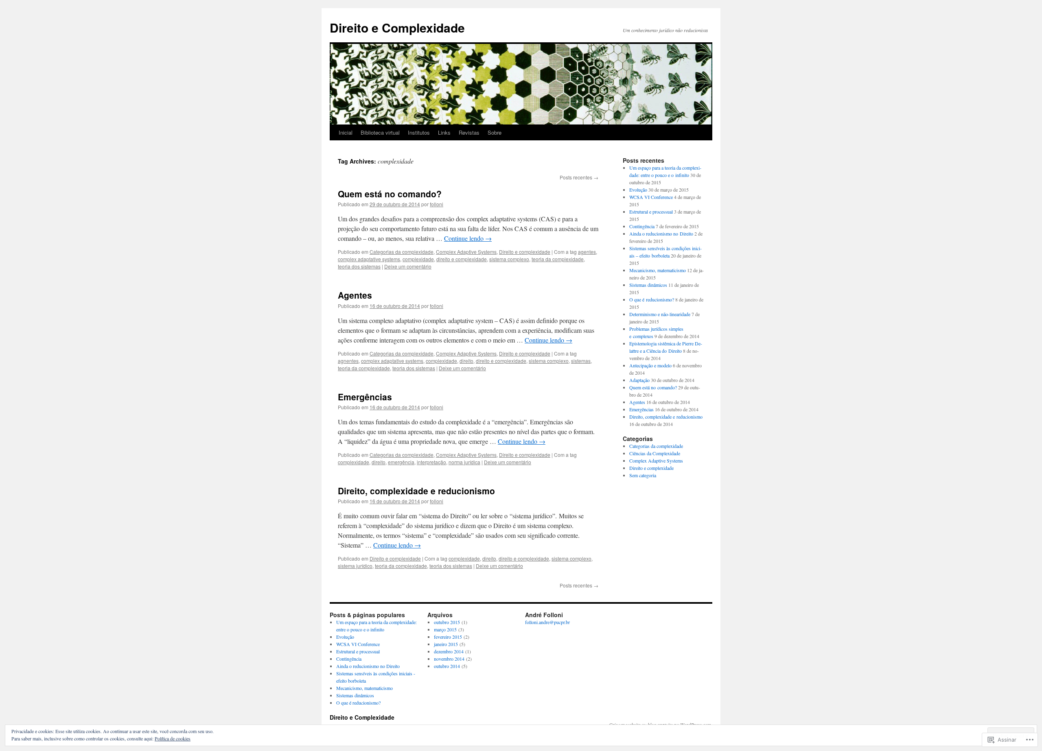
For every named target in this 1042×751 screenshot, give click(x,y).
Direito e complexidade (524, 251)
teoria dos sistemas (359, 266)
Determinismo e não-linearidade (659, 314)
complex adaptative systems (369, 258)
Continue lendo (468, 238)
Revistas (469, 132)
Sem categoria (642, 475)
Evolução (638, 189)
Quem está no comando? (390, 194)
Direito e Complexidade (397, 27)
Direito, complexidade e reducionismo (416, 491)
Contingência (642, 226)
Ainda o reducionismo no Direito (661, 233)
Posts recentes (579, 177)
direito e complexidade (461, 258)
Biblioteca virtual (380, 132)
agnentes (348, 360)
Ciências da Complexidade (654, 453)
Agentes (355, 295)
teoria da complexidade (558, 258)
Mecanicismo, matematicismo (657, 270)
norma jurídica (464, 461)
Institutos (419, 132)
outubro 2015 (447, 622)
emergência (401, 461)
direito (466, 360)
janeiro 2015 (446, 644)
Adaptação (639, 380)
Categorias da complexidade (401, 251)
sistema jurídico (355, 565)
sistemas (581, 360)
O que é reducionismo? (651, 299)
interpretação (431, 461)
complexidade (418, 258)
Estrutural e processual (651, 211)
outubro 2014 (447, 666)
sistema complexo (509, 258)
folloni (436, 204)
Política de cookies (172, 738)
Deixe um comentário (407, 266)
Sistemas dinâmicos (648, 285)
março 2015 (445, 629)
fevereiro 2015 (448, 636)
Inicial (345, 132)
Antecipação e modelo (650, 365)
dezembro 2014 (449, 651)
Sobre (494, 132)
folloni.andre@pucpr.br (547, 622)
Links (444, 132)
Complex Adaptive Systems (466, 251)
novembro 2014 (449, 658)
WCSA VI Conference (651, 197)
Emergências (365, 397)
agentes (587, 251)
